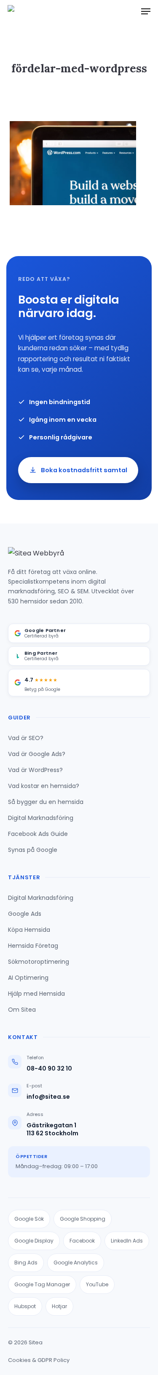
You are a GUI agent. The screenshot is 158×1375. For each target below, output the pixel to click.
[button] (145, 11)
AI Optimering (28, 977)
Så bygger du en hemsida (45, 802)
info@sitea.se (48, 1097)
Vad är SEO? (25, 738)
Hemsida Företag (33, 945)
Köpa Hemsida (29, 929)
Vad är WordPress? (35, 770)
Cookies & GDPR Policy (39, 1360)
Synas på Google (32, 850)
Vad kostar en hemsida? (43, 786)
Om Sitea (22, 1009)
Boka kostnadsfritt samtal (84, 470)
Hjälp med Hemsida (36, 993)
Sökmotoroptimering (38, 961)
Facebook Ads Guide (38, 834)
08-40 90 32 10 (49, 1069)
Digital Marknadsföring (40, 818)
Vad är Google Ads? (36, 754)
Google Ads (24, 914)
